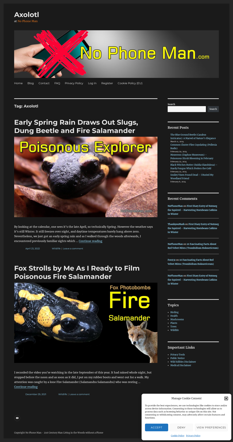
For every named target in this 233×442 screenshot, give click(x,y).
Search (171, 104)
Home (18, 83)
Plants (173, 323)
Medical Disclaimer (180, 365)
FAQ (57, 83)
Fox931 (172, 259)
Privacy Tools (177, 354)
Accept (156, 427)
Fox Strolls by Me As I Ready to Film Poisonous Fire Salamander (77, 272)
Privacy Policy (193, 435)
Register (107, 83)
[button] (226, 398)
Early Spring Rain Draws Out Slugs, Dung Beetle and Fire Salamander (76, 126)
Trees (173, 326)
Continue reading (90, 241)
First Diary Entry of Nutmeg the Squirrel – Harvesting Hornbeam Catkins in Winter (192, 210)
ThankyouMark (176, 224)
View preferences (211, 427)
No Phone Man (28, 21)
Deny (181, 427)
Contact (44, 83)
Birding (174, 312)
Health (174, 315)
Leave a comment (73, 248)
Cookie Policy (177, 435)
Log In (92, 83)
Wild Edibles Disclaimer (183, 361)
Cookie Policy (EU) (130, 83)
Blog (30, 83)
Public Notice (177, 358)
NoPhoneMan (175, 206)
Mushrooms (177, 319)
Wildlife (56, 248)
